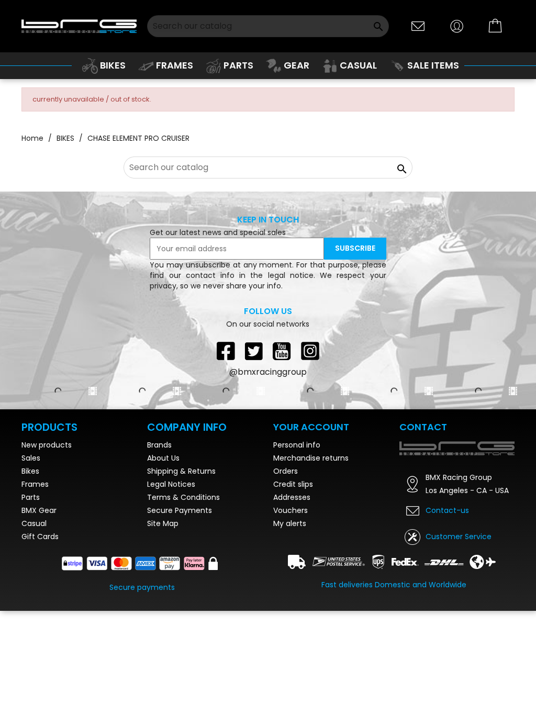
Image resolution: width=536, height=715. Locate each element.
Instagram (310, 351)
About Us (163, 458)
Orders (285, 471)
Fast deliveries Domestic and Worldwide (393, 584)
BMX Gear (39, 510)
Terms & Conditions (183, 497)
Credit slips (293, 484)
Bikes (30, 471)
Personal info (296, 445)
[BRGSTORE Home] (79, 26)
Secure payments (142, 587)
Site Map (162, 523)
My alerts (289, 523)
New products (46, 445)
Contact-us (447, 510)
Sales (30, 458)
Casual (34, 523)
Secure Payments (179, 510)
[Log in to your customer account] (457, 25)
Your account (311, 426)
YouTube (282, 351)
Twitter (254, 351)
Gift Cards (40, 536)
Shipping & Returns (181, 471)
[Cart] (496, 26)
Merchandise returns (311, 458)
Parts (30, 497)
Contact (423, 426)
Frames (35, 484)
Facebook (226, 351)
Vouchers (290, 510)
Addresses (291, 497)
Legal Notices (171, 484)
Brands (159, 445)
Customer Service (459, 536)
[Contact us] (418, 25)
